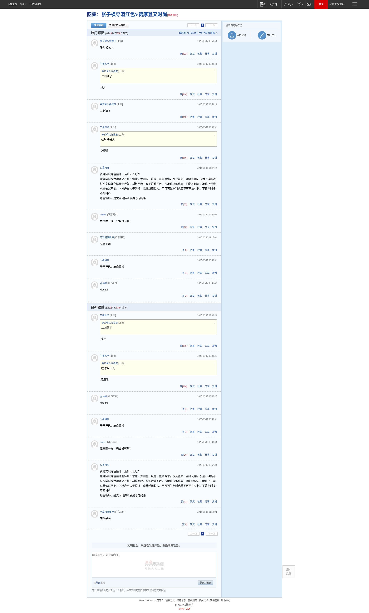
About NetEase (145, 600)
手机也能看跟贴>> (208, 33)
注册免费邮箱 (337, 4)
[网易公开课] (274, 4)
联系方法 (170, 600)
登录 (321, 4)
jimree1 (103, 214)
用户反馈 (289, 571)
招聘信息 (181, 600)
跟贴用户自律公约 (188, 33)
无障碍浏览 (36, 4)
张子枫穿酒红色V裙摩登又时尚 (134, 14)
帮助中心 (225, 600)
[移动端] (263, 4)
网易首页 (12, 4)
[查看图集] (172, 15)
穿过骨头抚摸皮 (108, 41)
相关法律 (203, 600)
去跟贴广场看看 (117, 25)
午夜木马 (104, 64)
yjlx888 (103, 283)
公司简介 (159, 600)
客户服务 (192, 600)
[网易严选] (288, 4)
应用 (22, 4)
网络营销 (214, 600)
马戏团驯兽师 (107, 237)
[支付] (300, 4)
